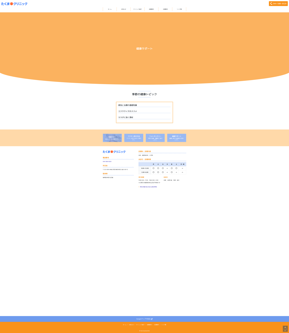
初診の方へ (112, 137)
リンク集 (179, 9)
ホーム (110, 9)
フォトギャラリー (155, 136)
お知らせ (123, 9)
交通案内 (165, 9)
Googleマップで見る (143, 319)
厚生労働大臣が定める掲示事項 (148, 187)
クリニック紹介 (137, 9)
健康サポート (176, 136)
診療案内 (151, 9)
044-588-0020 (280, 3)
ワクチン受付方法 (134, 136)
